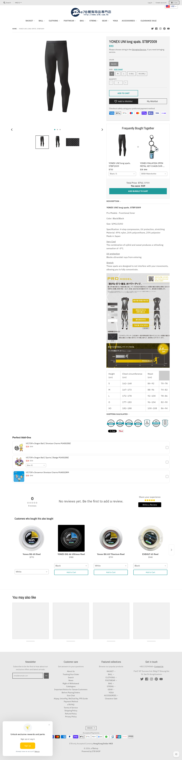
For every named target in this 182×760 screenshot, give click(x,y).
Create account (161, 3)
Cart (175, 3)
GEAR (110, 689)
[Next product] (171, 550)
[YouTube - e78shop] (168, 28)
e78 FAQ (70, 704)
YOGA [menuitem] (115, 21)
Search (71, 677)
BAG (110, 683)
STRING (110, 686)
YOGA (111, 692)
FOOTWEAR (110, 680)
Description (112, 201)
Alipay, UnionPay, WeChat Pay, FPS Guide (71, 698)
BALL (110, 674)
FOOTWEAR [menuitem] (69, 21)
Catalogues (71, 686)
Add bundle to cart (138, 191)
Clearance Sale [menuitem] (149, 21)
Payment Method (71, 701)
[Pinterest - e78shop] (164, 28)
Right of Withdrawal (71, 683)
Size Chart (118, 69)
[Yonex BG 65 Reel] (32, 538)
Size (116, 69)
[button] (91, 447)
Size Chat (71, 695)
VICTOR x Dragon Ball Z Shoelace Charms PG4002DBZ (48, 443)
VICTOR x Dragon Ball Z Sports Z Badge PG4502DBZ (47, 457)
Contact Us (158, 666)
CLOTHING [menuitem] (53, 21)
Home (14, 29)
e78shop (94, 748)
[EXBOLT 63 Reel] (150, 538)
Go (46, 676)
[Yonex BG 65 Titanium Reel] (111, 538)
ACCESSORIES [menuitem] (128, 21)
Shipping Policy (70, 710)
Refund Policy (71, 713)
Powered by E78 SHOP (91, 751)
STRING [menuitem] (92, 21)
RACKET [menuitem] (29, 21)
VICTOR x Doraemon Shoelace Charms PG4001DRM (47, 472)
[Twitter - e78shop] (152, 28)
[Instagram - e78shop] (160, 28)
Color (111, 60)
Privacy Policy (71, 716)
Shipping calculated (117, 414)
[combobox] (122, 174)
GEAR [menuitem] (104, 21)
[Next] (102, 130)
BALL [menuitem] (41, 21)
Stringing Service (139, 49)
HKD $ (17, 3)
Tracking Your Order (71, 674)
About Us (71, 671)
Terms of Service (71, 707)
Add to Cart (71, 572)
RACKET (110, 671)
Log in (150, 3)
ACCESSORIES (110, 695)
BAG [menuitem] (82, 21)
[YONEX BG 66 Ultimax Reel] (71, 538)
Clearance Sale (111, 698)
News (70, 680)
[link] (122, 147)
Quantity (113, 79)
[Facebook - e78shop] (156, 28)
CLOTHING (110, 677)
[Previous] (12, 130)
